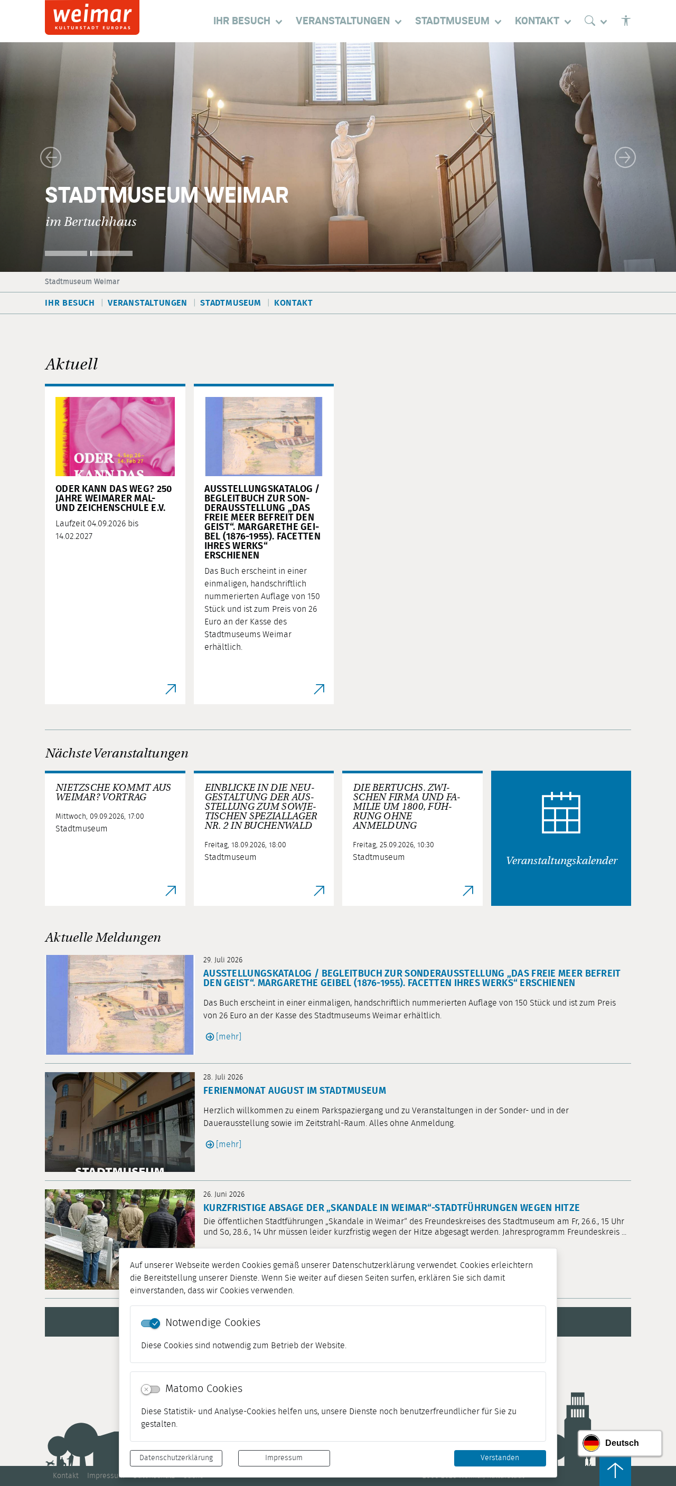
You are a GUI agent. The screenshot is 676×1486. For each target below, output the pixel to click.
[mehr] (228, 1037)
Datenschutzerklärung (176, 1458)
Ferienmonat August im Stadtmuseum (294, 1091)
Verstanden (500, 1458)
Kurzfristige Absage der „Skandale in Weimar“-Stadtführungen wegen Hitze (391, 1208)
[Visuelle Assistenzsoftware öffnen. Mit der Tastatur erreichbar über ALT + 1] (626, 21)
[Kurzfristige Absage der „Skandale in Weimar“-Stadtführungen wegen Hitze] (124, 1239)
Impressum (284, 1458)
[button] (50, 157)
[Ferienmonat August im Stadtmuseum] (124, 1122)
